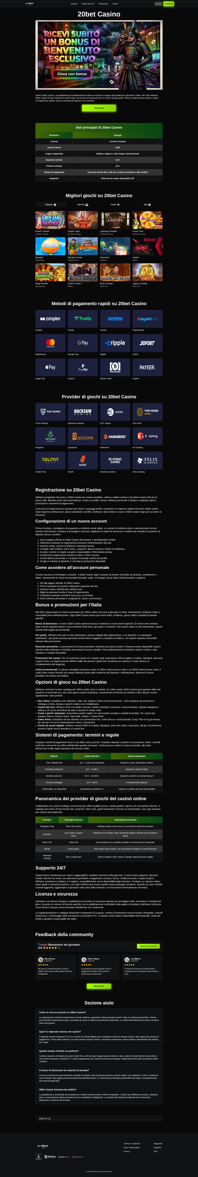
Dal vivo (81, 205)
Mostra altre (99, 986)
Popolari (49, 205)
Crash (113, 205)
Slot (145, 205)
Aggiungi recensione (148, 946)
